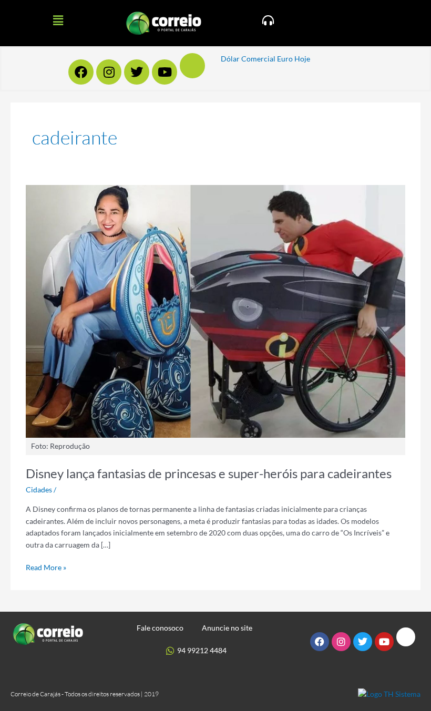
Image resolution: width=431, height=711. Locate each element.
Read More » (46, 567)
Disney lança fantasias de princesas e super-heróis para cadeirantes (209, 473)
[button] (58, 20)
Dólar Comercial (248, 58)
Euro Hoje (293, 58)
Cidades (39, 489)
